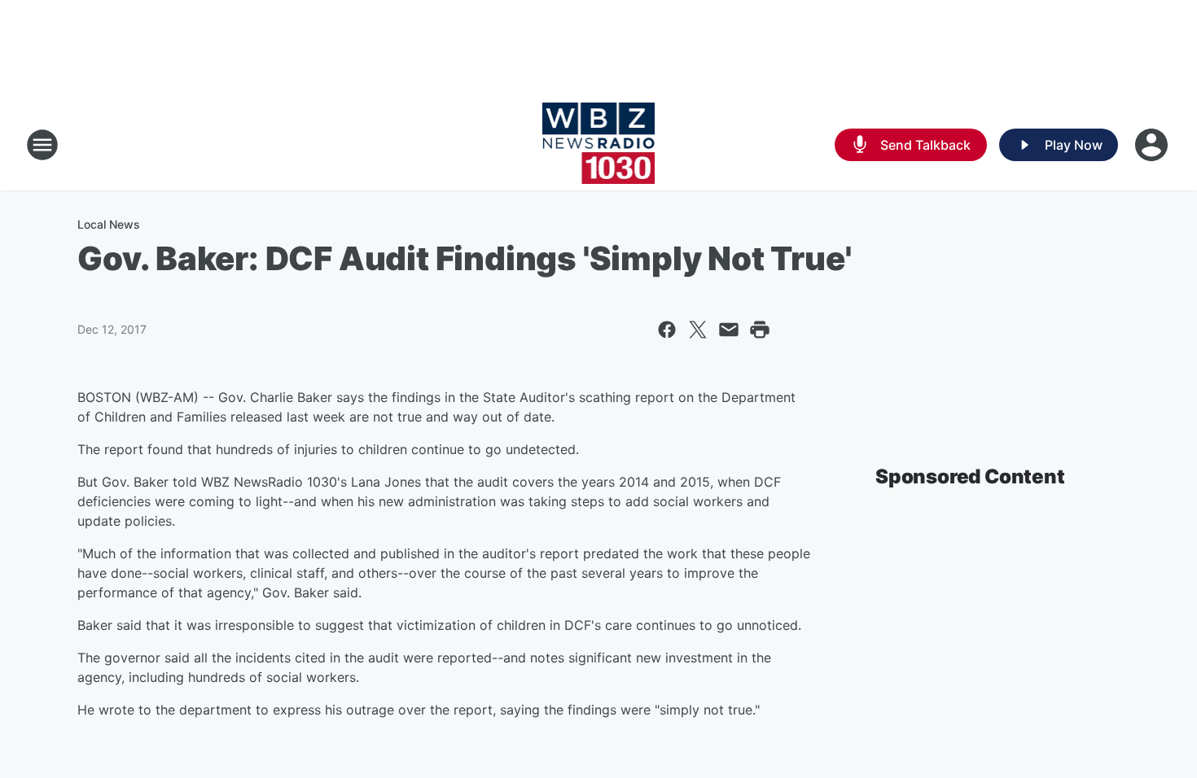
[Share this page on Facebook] (667, 329)
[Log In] (1153, 145)
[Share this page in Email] (728, 329)
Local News (108, 224)
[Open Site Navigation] (42, 145)
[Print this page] (759, 329)
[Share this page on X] (697, 329)
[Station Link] (599, 145)
